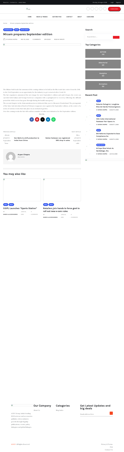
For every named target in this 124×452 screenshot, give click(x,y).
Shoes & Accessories (10, 214)
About (79, 17)
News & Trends (42, 17)
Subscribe (114, 9)
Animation (103, 85)
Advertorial (103, 64)
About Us (6, 2)
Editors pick (56, 17)
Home (29, 17)
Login (112, 2)
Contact (69, 17)
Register (118, 2)
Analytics (103, 74)
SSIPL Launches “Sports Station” (20, 208)
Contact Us (13, 2)
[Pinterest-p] (13, 438)
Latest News (22, 2)
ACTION (103, 53)
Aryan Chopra (102, 110)
